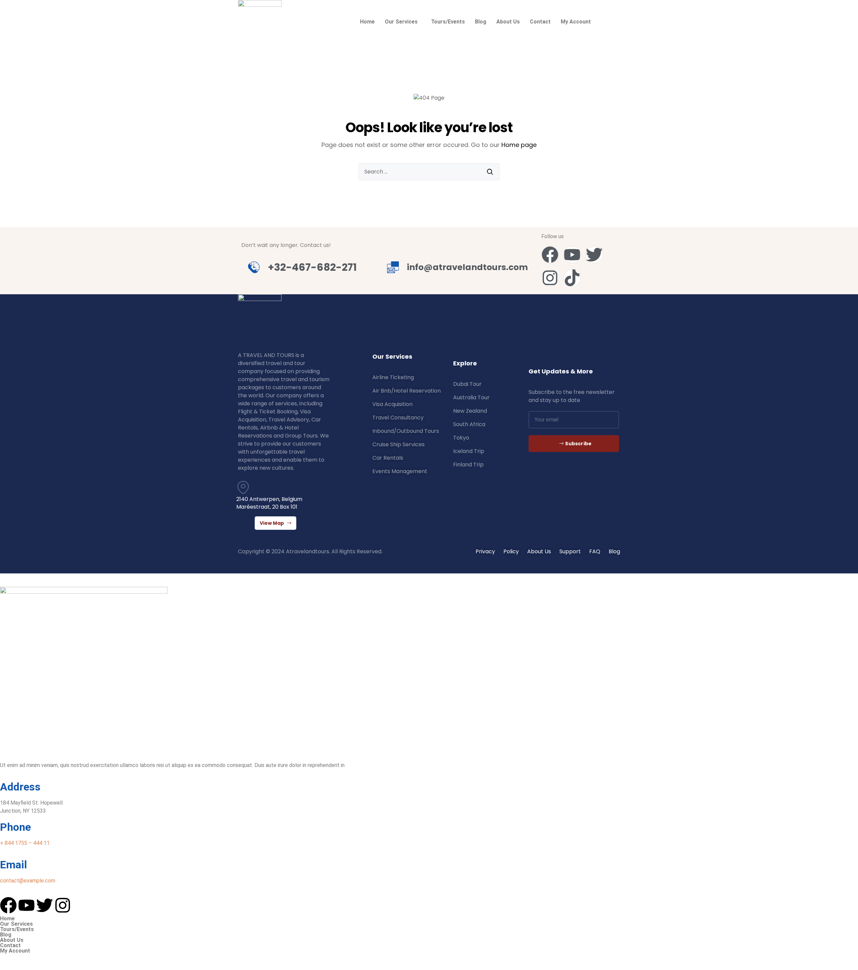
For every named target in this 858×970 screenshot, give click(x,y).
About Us (508, 21)
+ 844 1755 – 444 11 (25, 843)
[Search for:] (429, 171)
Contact (540, 21)
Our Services (401, 21)
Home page (519, 145)
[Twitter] (594, 254)
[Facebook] (550, 254)
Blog (480, 21)
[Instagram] (550, 278)
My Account (576, 21)
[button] (403, 22)
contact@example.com (27, 880)
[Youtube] (572, 254)
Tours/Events (448, 21)
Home (367, 21)
